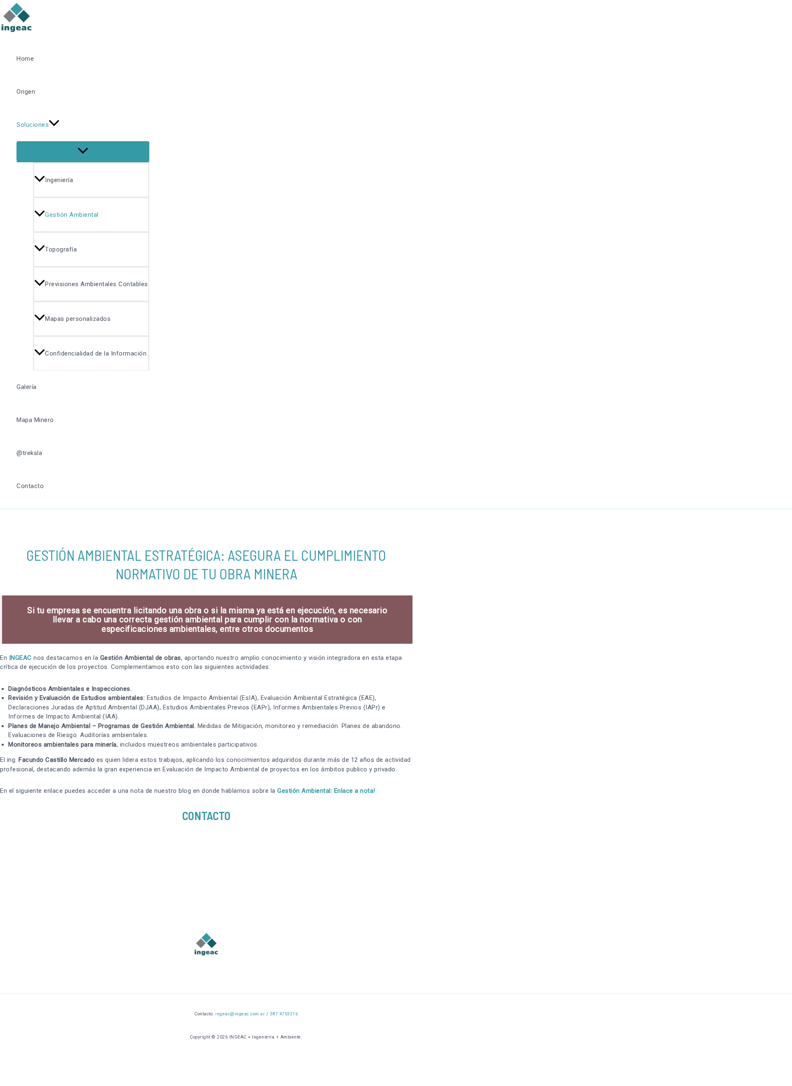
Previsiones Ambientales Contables (96, 284)
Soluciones (32, 124)
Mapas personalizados (78, 318)
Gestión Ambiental (72, 214)
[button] (54, 124)
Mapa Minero (35, 420)
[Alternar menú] (82, 151)
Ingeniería (59, 180)
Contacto (30, 486)
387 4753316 (284, 1014)
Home (25, 58)
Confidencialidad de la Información (95, 353)
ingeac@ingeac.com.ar (240, 1014)
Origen (25, 91)
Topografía (61, 249)
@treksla (29, 453)
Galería (26, 387)
